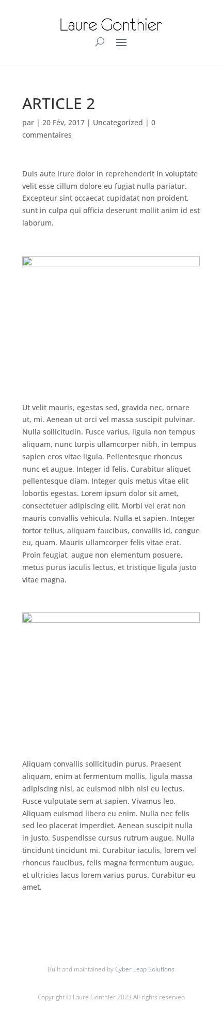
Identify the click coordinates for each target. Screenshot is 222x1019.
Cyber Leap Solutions (145, 969)
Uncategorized (118, 122)
